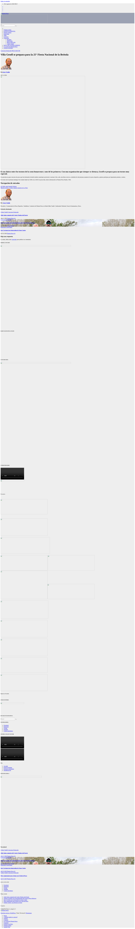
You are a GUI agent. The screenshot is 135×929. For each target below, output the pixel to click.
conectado (14, 239)
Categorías (3, 909)
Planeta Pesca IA (11, 218)
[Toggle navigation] (1, 24)
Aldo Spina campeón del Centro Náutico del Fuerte (14, 215)
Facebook (6, 725)
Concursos (6, 38)
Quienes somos (7, 29)
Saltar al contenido (5, 1)
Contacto (6, 920)
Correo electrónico (8, 731)
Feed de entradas (8, 767)
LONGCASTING (8, 48)
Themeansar (29, 913)
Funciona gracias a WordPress (8, 913)
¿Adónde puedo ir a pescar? (11, 917)
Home (5, 915)
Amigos (6, 918)
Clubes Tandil (10, 44)
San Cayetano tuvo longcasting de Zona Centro (13, 230)
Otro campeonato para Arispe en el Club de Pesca (14, 875)
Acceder (6, 766)
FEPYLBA (10, 41)
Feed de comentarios (9, 769)
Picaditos (9, 39)
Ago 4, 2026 (4, 856)
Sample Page (7, 927)
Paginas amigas (7, 32)
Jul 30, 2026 (4, 871)
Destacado (9, 50)
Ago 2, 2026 (4, 863)
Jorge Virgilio (6, 72)
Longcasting (9, 227)
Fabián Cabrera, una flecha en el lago (13, 902)
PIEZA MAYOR (11, 42)
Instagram (6, 726)
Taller (5, 35)
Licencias (6, 36)
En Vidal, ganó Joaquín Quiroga (9, 186)
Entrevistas (6, 34)
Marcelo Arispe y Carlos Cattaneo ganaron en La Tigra (14, 188)
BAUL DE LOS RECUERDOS (12, 45)
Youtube (6, 729)
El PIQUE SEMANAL (9, 31)
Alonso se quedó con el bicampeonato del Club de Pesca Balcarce (18, 223)
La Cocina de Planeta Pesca (10, 46)
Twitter (5, 728)
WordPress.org (7, 770)
